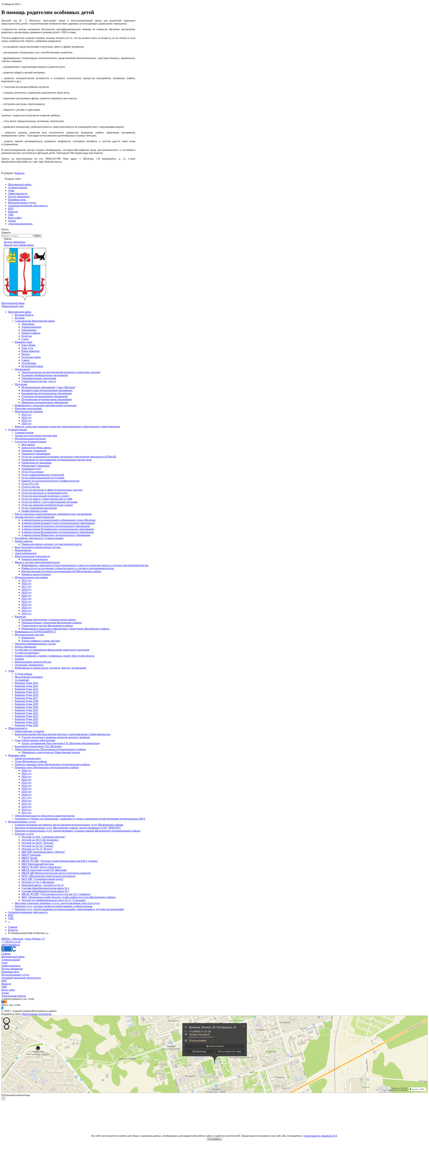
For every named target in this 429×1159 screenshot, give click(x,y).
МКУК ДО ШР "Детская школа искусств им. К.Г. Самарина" (56, 894)
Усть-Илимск (28, 363)
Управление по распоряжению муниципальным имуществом (56, 459)
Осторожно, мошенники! (29, 664)
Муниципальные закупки (29, 634)
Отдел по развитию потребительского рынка (47, 504)
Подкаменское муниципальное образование (46, 399)
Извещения (27, 637)
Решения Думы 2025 (26, 722)
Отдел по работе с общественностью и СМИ (46, 498)
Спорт (25, 339)
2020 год (26, 595)
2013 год (26, 809)
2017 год (26, 586)
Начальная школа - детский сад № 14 (42, 885)
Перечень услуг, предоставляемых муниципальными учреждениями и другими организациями (69, 909)
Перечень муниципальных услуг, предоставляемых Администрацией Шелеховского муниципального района (77, 830)
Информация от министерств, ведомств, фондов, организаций (50, 667)
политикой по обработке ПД (320, 1135)
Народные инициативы (28, 408)
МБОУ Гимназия (31, 854)
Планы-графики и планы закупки (40, 640)
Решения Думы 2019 (26, 704)
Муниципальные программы (31, 577)
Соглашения (22, 679)
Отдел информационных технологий (42, 474)
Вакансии (20, 616)
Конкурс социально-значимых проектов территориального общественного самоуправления (67, 426)
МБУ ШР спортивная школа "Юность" (43, 851)
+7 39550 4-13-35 (11, 941)
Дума (11, 670)
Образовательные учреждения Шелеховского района (51, 622)
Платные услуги (24, 833)
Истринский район (32, 366)
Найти (37, 235)
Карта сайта (8, 989)
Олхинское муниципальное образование (44, 396)
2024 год (26, 417)
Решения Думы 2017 (26, 698)
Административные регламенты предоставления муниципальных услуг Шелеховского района (69, 824)
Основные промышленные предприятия (44, 375)
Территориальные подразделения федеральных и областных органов (60, 372)
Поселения (21, 384)
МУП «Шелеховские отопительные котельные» (48, 876)
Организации (22, 369)
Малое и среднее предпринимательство (37, 562)
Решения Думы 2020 (26, 707)
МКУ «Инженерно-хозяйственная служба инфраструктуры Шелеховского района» (68, 897)
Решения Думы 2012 (26, 682)
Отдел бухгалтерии (32, 471)
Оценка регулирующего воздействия (36, 435)
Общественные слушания (29, 731)
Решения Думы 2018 (26, 701)
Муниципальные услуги (22, 821)
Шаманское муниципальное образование (44, 402)
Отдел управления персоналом (39, 508)
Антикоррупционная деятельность (28, 912)
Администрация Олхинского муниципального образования (55, 526)
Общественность (17, 728)
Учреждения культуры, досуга (38, 381)
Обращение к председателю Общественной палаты (50, 752)
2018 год (26, 589)
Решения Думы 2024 (26, 719)
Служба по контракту (27, 652)
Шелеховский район (19, 311)
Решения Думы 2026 (26, 725)
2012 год (26, 812)
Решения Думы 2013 (26, 686)
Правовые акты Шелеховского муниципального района (47, 767)
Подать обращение (25, 646)
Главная (5, 953)
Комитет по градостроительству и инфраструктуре (50, 480)
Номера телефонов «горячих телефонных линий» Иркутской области (54, 655)
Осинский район (31, 357)
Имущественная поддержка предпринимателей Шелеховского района (61, 571)
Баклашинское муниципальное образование (46, 393)
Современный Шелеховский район (35, 320)
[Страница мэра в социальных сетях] (2, 1007)
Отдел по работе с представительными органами (49, 501)
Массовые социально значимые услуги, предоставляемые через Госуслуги (57, 903)
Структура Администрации (30, 441)
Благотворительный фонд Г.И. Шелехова (38, 746)
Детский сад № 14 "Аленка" (37, 845)
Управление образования (35, 453)
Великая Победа (24, 314)
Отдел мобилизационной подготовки (42, 477)
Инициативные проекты (29, 411)
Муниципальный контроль (30, 438)
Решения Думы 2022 (26, 713)
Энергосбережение (26, 553)
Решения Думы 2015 (26, 692)
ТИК (11, 918)
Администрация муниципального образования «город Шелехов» (58, 520)
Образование (28, 330)
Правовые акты (17, 755)
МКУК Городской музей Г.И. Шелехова (44, 870)
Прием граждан (24, 541)
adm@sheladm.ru (10, 944)
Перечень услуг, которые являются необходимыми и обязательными (54, 906)
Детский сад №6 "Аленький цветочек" (43, 836)
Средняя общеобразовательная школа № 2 (45, 888)
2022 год (26, 601)
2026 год (26, 423)
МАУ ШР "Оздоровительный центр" (42, 879)
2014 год (26, 806)
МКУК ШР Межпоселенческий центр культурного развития (55, 873)
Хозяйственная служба (34, 511)
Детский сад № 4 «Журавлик (37, 882)
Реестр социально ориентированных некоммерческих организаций (53, 514)
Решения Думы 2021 (26, 710)
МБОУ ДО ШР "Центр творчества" (41, 867)
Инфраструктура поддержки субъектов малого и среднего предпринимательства (67, 568)
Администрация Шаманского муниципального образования (55, 535)
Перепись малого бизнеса (36, 574)
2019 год (26, 592)
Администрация (17, 429)
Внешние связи (23, 342)
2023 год (26, 414)
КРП (10, 915)
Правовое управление (34, 450)
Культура (26, 336)
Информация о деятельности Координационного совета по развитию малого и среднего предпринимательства (84, 565)
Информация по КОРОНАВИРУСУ (35, 631)
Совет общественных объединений (35, 740)
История (19, 317)
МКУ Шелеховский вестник (37, 864)
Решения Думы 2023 (26, 716)
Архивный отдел (31, 468)
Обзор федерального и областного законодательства (44, 815)
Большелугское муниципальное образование (47, 390)
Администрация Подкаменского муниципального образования (57, 529)
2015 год (26, 580)
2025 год (26, 420)
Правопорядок (23, 550)
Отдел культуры (30, 486)
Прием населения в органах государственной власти (51, 544)
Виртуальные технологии (37, 1014)
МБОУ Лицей (29, 857)
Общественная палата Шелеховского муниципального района (50, 749)
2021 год (26, 598)
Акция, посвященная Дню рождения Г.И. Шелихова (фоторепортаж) (60, 743)
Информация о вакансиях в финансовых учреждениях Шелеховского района (65, 628)
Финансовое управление (35, 465)
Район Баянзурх (30, 351)
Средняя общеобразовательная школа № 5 (45, 891)
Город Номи (28, 345)
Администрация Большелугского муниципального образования (58, 523)
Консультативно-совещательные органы (38, 547)
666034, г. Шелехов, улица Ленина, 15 (23, 938)
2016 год (26, 583)
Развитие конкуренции (34, 559)
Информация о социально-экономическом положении (46, 405)
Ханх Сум (27, 348)
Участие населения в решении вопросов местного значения (55, 737)
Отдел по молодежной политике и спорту (45, 495)
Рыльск (25, 354)
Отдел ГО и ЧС (30, 483)
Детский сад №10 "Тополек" (37, 842)
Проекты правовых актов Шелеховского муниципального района (52, 764)
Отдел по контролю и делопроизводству (44, 492)
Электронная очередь (13, 995)
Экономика (27, 323)
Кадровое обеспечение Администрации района (48, 619)
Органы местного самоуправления (34, 517)
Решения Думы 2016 (26, 695)
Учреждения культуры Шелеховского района (47, 625)
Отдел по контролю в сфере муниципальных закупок (51, 489)
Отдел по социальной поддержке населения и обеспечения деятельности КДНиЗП (68, 456)
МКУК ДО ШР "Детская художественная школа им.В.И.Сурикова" (59, 860)
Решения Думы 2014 (26, 689)
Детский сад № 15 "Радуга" (37, 848)
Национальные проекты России (33, 661)
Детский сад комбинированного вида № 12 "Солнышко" (53, 900)
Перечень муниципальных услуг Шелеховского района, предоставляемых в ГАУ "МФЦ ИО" (68, 827)
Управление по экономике (36, 462)
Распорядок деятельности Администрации (39, 538)
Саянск (25, 360)
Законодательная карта (28, 758)
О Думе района (23, 673)
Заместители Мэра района (36, 447)
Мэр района (28, 444)
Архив (5, 992)
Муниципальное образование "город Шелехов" (48, 387)
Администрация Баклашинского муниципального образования (57, 532)
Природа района (30, 333)
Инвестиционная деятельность (32, 556)
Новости (19, 173)
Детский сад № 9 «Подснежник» (40, 839)
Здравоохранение (31, 326)
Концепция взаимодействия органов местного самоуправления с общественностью (62, 734)
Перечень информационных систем (35, 643)
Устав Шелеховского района (31, 761)
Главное (19, 658)
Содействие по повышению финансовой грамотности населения (52, 649)
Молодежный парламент (29, 676)
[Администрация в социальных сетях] (2, 1001)
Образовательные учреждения (38, 378)
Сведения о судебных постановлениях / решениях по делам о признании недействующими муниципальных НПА (80, 818)
